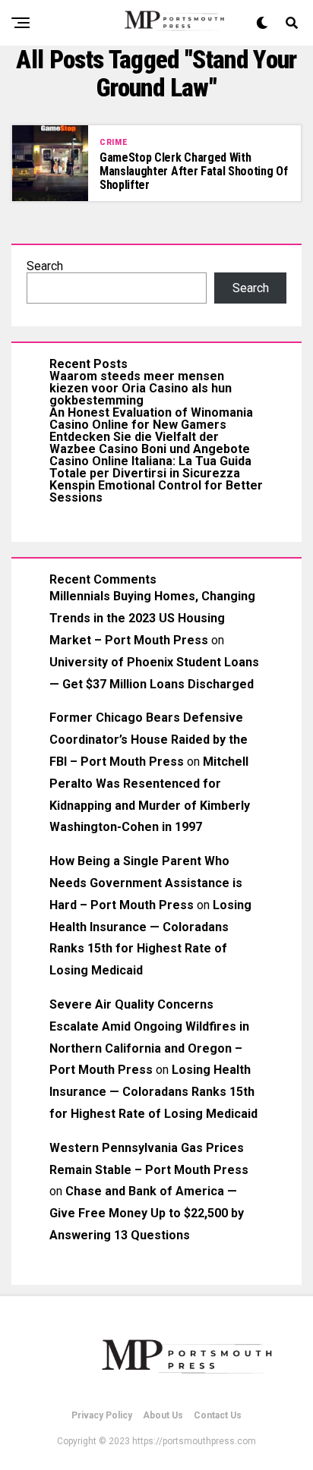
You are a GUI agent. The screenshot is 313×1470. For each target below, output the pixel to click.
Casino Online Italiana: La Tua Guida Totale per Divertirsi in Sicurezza (150, 467)
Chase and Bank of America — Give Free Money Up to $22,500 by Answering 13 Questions (146, 1213)
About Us (163, 1415)
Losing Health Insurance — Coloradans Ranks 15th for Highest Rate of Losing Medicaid (153, 1091)
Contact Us (218, 1415)
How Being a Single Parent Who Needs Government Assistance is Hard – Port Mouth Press (145, 883)
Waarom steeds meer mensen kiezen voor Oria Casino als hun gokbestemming (140, 388)
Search (45, 266)
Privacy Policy (101, 1415)
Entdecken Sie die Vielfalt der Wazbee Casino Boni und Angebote (149, 443)
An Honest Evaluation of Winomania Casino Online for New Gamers (151, 418)
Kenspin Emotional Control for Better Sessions (156, 491)
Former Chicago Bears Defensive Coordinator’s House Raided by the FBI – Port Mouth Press (148, 739)
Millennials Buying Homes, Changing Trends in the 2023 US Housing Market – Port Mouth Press (152, 618)
